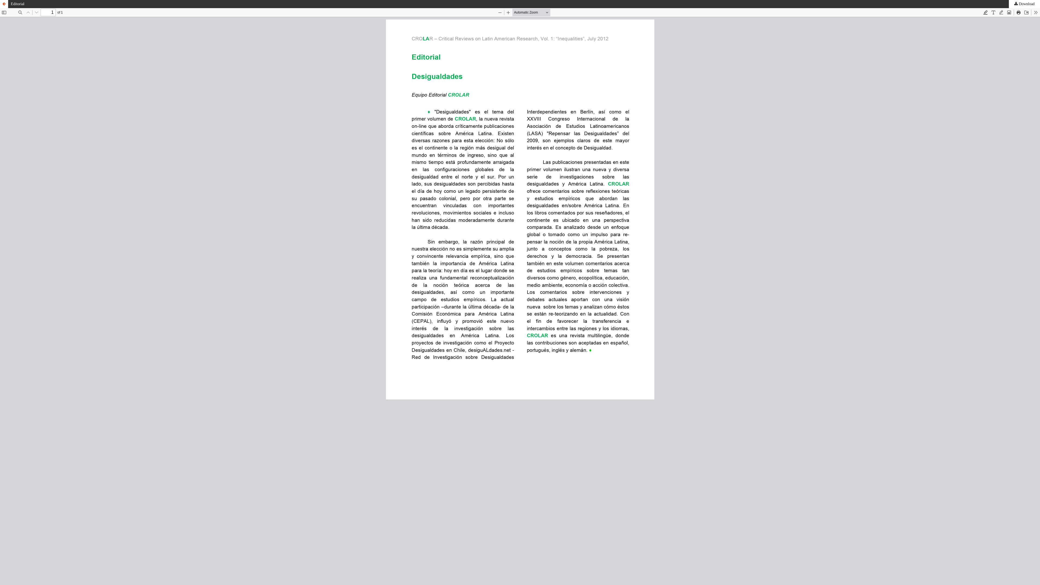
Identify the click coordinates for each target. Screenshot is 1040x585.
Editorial (17, 4)
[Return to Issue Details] (4, 4)
